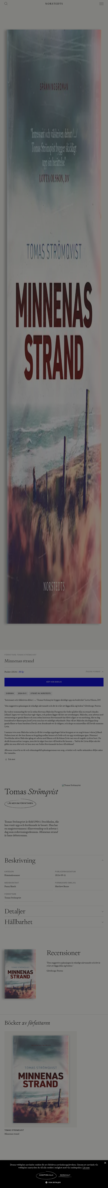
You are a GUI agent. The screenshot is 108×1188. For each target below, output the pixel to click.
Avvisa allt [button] (65, 1175)
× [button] (105, 1163)
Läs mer (86, 1167)
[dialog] (54, 594)
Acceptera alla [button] (46, 1175)
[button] (54, 1182)
